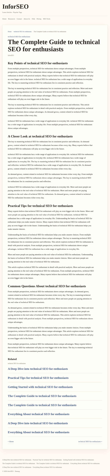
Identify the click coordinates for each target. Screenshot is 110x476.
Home (4, 19)
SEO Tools (46, 19)
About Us (27, 19)
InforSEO (15, 6)
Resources (11, 19)
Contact (19, 19)
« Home (11, 441)
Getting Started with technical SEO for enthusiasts (40, 387)
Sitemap (17, 471)
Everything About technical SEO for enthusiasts (38, 414)
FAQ (33, 19)
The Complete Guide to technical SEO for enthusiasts (42, 396)
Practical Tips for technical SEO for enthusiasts (38, 377)
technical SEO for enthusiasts (22, 31)
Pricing (39, 19)
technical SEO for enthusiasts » (90, 441)
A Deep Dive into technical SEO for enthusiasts (38, 368)
